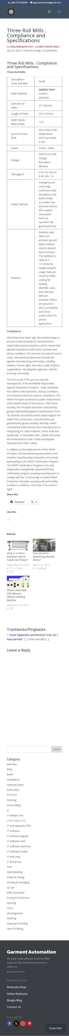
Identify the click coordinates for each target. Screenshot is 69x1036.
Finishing (11, 800)
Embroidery (13, 789)
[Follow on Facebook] (9, 1023)
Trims (10, 908)
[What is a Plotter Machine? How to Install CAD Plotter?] (18, 545)
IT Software (13, 831)
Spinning (11, 902)
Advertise (12, 764)
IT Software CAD (16, 841)
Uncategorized (15, 913)
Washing (11, 918)
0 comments (50, 50)
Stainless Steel (46, 89)
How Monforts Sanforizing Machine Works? (44, 556)
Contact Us (14, 1007)
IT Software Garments (19, 846)
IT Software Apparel (17, 836)
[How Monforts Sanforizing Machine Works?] (44, 545)
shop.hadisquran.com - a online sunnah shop (34, 46)
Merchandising (15, 872)
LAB (9, 866)
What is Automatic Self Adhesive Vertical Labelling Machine (17, 595)
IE (8, 810)
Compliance (13, 779)
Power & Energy (32, 50)
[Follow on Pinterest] (29, 1023)
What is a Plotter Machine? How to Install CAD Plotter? (17, 556)
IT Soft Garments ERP (19, 825)
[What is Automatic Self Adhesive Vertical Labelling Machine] (18, 582)
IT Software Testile (17, 851)
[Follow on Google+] (23, 1023)
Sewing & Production (18, 897)
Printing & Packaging (18, 882)
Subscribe (55, 1028)
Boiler (10, 774)
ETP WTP (12, 794)
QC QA (10, 887)
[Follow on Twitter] (16, 1023)
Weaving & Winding (17, 923)
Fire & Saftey (14, 805)
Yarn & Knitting (15, 928)
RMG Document (15, 892)
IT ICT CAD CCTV (16, 820)
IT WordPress (14, 861)
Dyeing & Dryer (15, 784)
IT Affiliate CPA (15, 815)
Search (56, 749)
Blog (9, 769)
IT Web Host (13, 856)
